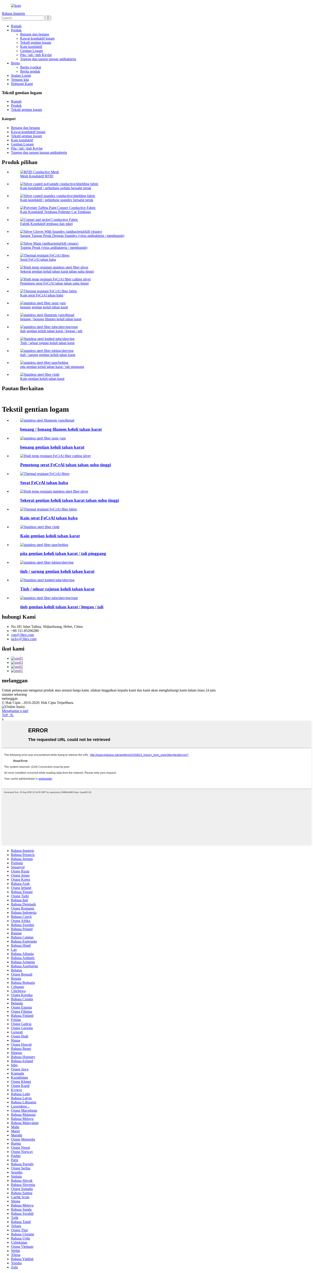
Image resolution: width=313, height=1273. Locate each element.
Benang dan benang (34, 34)
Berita (15, 63)
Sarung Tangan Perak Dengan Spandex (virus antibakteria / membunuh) (72, 236)
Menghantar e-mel (15, 711)
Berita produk (30, 71)
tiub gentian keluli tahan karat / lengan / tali (51, 331)
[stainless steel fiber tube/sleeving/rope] (49, 598)
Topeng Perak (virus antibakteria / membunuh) (53, 248)
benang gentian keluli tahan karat (44, 307)
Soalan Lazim (21, 75)
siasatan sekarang (14, 694)
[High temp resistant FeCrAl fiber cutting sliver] (55, 456)
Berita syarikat (30, 67)
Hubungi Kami (22, 84)
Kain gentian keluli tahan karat (42, 379)
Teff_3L (8, 715)
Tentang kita (20, 80)
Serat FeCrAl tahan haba (38, 259)
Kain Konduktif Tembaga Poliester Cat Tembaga (55, 212)
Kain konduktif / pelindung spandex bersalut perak (56, 200)
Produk (16, 30)
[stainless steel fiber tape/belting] (44, 545)
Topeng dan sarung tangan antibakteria (48, 59)
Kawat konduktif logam (37, 38)
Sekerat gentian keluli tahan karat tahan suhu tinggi (57, 271)
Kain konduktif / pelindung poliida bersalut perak (55, 188)
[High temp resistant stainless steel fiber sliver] (54, 491)
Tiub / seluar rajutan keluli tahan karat (47, 343)
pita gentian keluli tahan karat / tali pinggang (52, 367)
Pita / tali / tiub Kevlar (36, 55)
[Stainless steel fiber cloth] (39, 527)
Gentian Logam (31, 51)
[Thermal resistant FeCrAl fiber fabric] (48, 509)
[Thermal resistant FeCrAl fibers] (44, 474)
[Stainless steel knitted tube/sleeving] (47, 580)
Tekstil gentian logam (35, 42)
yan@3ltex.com (22, 635)
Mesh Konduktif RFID (36, 176)
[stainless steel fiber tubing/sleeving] (47, 562)
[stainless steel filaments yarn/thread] (47, 420)
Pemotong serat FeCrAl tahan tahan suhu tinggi (54, 283)
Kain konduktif (31, 47)
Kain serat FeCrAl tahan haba (41, 295)
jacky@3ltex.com (23, 639)
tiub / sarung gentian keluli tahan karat (47, 355)
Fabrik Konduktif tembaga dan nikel (46, 224)
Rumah (16, 26)
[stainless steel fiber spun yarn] (43, 438)
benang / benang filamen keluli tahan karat (50, 319)
